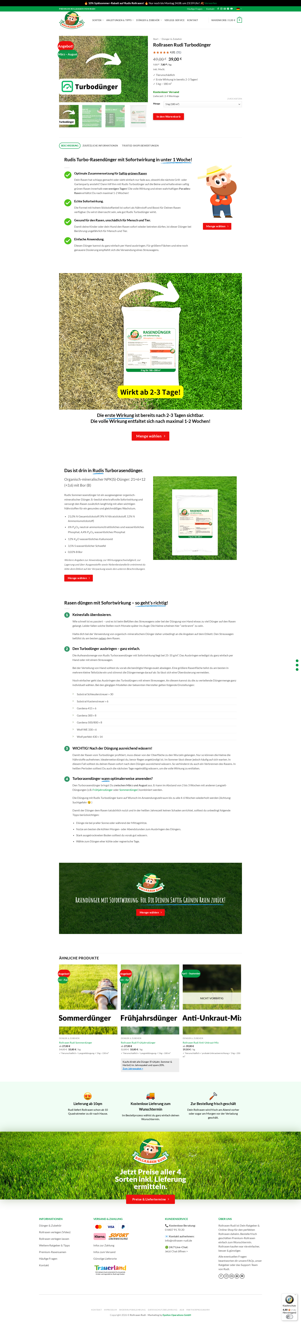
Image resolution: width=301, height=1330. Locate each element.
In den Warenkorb (168, 116)
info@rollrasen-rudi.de (178, 1240)
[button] (226, 20)
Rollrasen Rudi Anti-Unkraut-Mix (201, 1042)
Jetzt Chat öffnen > (176, 1251)
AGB (182, 1309)
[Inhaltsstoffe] (297, 665)
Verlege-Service (174, 20)
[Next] (142, 69)
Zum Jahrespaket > (133, 1068)
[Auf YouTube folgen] (231, 9)
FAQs (250, 1260)
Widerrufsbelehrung (132, 1309)
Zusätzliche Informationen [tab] (100, 145)
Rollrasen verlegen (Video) (55, 1232)
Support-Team (249, 1264)
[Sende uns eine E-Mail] (225, 9)
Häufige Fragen (194, 8)
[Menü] (295, 1295)
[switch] (289, 1317)
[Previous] (65, 69)
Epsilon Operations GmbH (177, 1314)
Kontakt (210, 8)
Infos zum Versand (104, 1252)
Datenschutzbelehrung (162, 1309)
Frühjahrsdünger (102, 789)
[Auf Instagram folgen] (221, 9)
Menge (156, 104)
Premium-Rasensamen (52, 1252)
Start (155, 39)
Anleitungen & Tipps (119, 20)
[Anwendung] (297, 669)
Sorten (97, 20)
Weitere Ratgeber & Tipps (54, 1245)
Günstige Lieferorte (105, 1258)
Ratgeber (223, 1264)
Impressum (110, 1309)
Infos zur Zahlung (103, 1245)
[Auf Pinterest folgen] (228, 9)
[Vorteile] (297, 660)
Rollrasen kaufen (228, 1246)
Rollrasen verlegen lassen (54, 1238)
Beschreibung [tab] (70, 145)
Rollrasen (224, 1233)
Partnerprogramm (198, 1309)
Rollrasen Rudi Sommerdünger (75, 1042)
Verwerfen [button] (210, 3)
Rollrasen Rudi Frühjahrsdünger (138, 1042)
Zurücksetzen (234, 99)
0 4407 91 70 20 (174, 1229)
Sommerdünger (128, 789)
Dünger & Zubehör (148, 20)
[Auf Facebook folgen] (218, 9)
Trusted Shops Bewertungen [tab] (140, 145)
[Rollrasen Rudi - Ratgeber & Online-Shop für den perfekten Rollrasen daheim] (72, 20)
